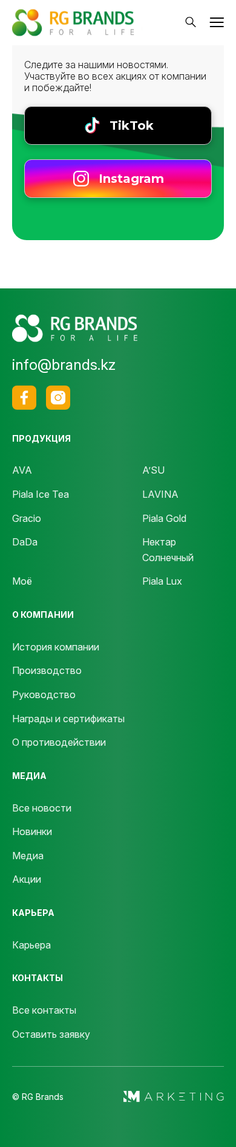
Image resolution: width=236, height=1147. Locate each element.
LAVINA (160, 494)
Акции (26, 879)
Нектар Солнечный (168, 550)
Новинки (32, 831)
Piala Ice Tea (40, 494)
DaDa (25, 542)
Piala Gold (164, 518)
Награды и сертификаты (68, 719)
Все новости (41, 808)
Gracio (26, 518)
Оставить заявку (51, 1034)
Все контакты (44, 1010)
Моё (22, 581)
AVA (22, 470)
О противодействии (59, 742)
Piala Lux (162, 581)
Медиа (28, 856)
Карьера (31, 945)
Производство (47, 670)
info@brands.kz (64, 364)
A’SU (153, 470)
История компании (55, 647)
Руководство (44, 694)
